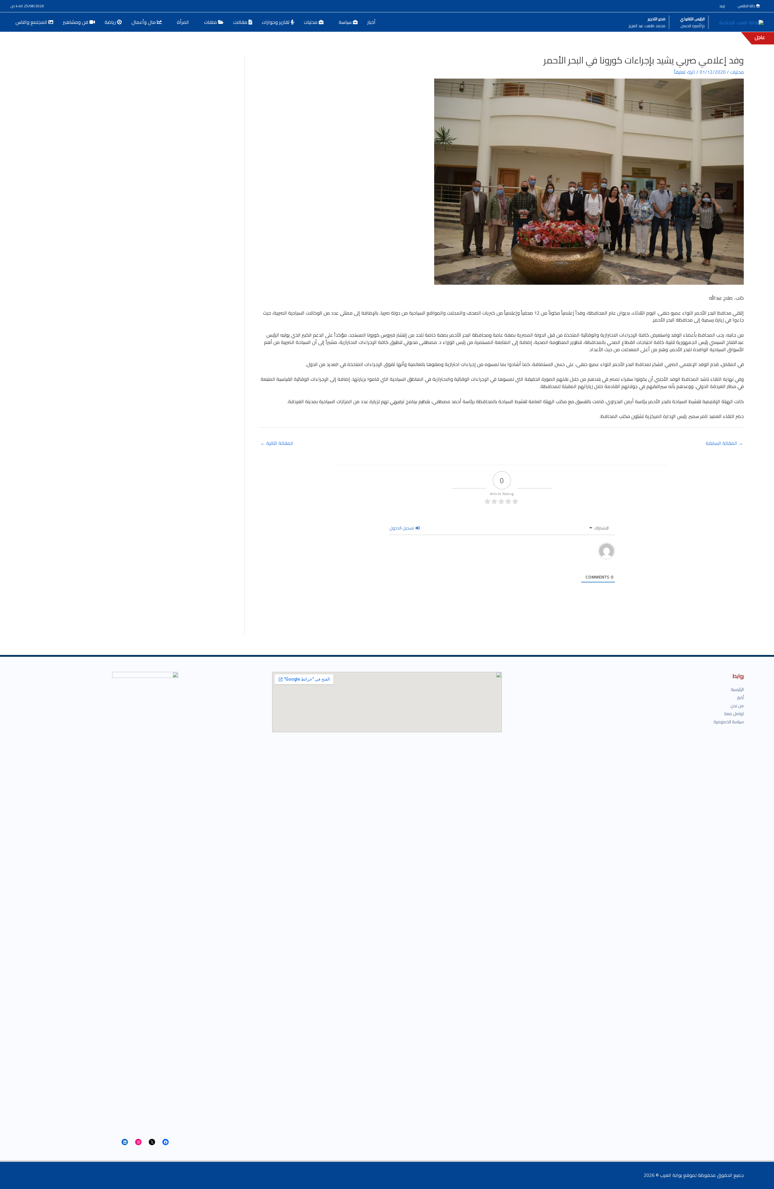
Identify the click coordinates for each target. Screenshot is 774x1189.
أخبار (740, 697)
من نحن (737, 706)
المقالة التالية (276, 443)
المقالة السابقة (724, 443)
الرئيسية (737, 689)
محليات (737, 71)
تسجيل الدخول (402, 528)
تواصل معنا (734, 714)
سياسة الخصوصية (729, 722)
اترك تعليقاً (684, 71)
